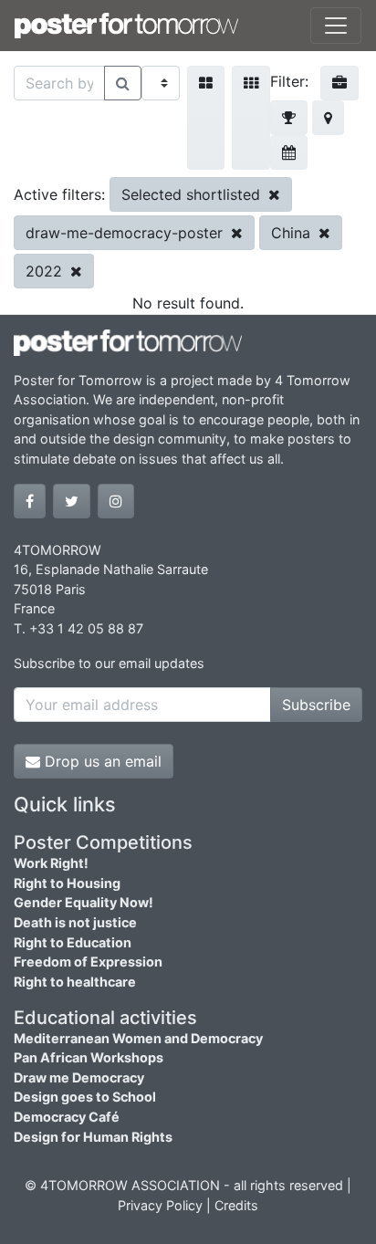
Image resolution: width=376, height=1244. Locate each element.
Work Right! (51, 863)
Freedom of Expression (88, 961)
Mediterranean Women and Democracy (138, 1038)
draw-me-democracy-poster (126, 233)
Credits (236, 1205)
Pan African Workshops (88, 1057)
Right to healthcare (75, 981)
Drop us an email (101, 761)
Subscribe (316, 704)
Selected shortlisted (193, 194)
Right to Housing (67, 883)
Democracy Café (67, 1116)
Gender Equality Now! (83, 902)
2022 (46, 271)
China (293, 233)
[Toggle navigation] (335, 25)
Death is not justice (75, 922)
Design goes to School (85, 1096)
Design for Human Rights (93, 1137)
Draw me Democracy (79, 1077)
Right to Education (72, 942)
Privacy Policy (160, 1205)
